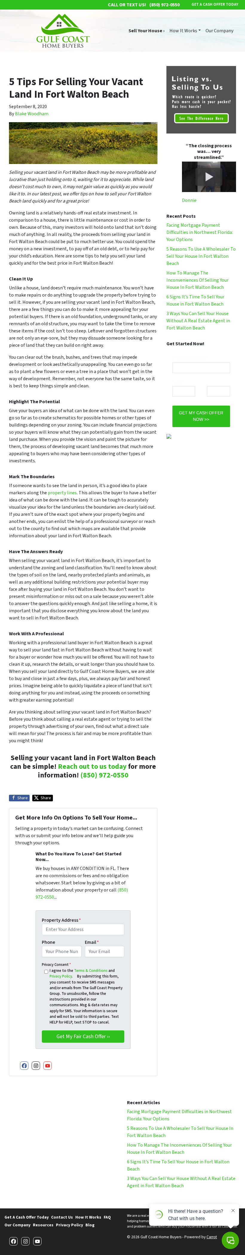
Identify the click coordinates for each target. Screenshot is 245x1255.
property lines (62, 493)
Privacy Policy (61, 976)
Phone (48, 942)
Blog (89, 1225)
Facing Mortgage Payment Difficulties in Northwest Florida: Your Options (199, 232)
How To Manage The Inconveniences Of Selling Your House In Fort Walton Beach (197, 280)
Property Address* (189, 358)
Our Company (219, 30)
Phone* (214, 382)
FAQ (107, 1217)
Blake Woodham (31, 114)
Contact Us (62, 1217)
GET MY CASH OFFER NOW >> (201, 416)
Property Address (61, 920)
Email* (178, 382)
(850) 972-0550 (104, 775)
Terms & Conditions (91, 970)
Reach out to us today (92, 766)
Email (92, 942)
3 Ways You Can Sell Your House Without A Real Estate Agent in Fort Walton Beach (198, 320)
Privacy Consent (56, 964)
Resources (43, 1225)
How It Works (183, 30)
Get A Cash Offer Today (26, 1217)
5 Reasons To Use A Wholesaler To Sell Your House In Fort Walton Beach (201, 256)
